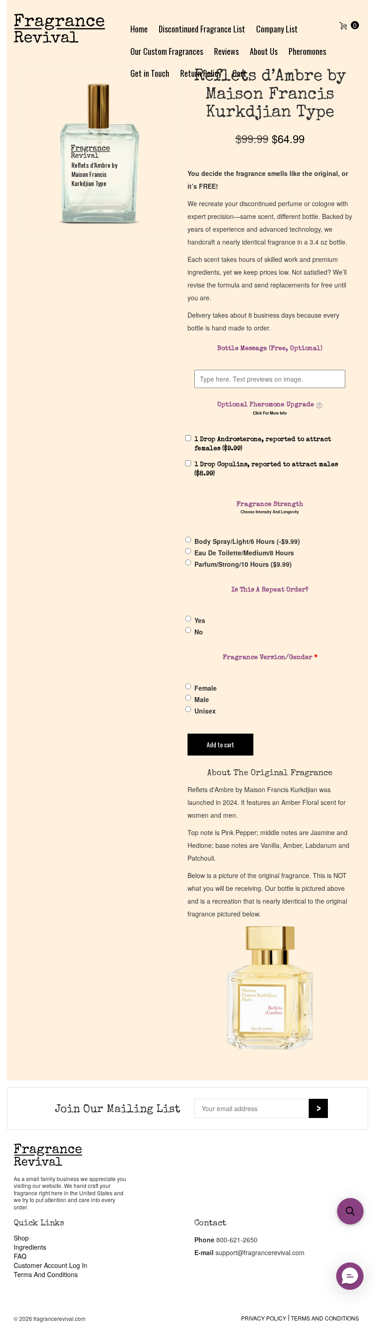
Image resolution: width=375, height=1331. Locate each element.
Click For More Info (270, 413)
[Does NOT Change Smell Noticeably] (319, 405)
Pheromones (307, 51)
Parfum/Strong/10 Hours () (243, 564)
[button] (350, 1211)
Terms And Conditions (46, 1274)
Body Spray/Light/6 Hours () (247, 541)
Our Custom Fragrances (166, 51)
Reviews (226, 51)
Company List (277, 29)
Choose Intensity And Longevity (270, 512)
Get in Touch (149, 73)
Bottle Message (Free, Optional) (269, 349)
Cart (239, 73)
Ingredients (30, 1246)
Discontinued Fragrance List (202, 29)
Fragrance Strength (269, 504)
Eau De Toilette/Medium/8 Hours (244, 552)
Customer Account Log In (50, 1265)
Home (139, 29)
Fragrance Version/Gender (270, 658)
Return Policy (200, 73)
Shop (21, 1237)
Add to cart (220, 744)
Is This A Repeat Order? (270, 590)
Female (205, 687)
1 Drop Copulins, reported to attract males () (266, 469)
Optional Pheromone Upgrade (265, 405)
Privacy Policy (263, 1318)
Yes (199, 620)
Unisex (205, 710)
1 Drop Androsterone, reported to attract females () (262, 444)
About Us (264, 51)
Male (201, 699)
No (198, 631)
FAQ (20, 1256)
